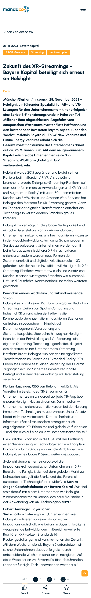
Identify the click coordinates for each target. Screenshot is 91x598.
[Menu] (83, 10)
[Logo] (16, 10)
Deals (6, 91)
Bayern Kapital (29, 46)
